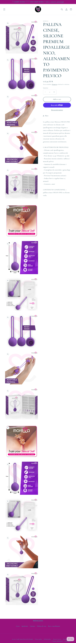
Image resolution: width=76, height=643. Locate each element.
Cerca (18, 626)
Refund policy (47, 639)
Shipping (54, 84)
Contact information (57, 641)
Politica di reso (41, 626)
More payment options (57, 110)
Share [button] (46, 116)
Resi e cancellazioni (54, 626)
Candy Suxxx (19, 639)
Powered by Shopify (28, 639)
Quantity (45, 88)
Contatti (32, 626)
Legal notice (68, 641)
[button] (4, 9)
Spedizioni (25, 626)
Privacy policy (38, 639)
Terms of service (57, 639)
